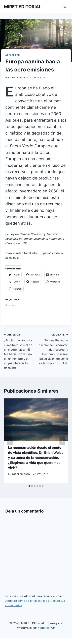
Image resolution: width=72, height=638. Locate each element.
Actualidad (12, 55)
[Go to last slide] (10, 441)
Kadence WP (46, 627)
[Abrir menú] (65, 6)
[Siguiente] (62, 441)
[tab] (29, 486)
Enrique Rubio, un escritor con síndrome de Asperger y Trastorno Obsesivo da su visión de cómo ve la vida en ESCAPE (53, 349)
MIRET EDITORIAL (19, 77)
